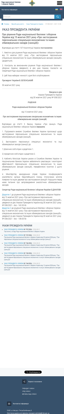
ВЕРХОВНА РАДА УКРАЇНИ (29, 394)
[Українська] (56, 9)
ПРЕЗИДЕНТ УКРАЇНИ (28, 388)
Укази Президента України (34, 24)
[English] (61, 9)
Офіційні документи (17, 24)
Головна (6, 24)
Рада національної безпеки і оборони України (11, 3)
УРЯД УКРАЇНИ (26, 391)
